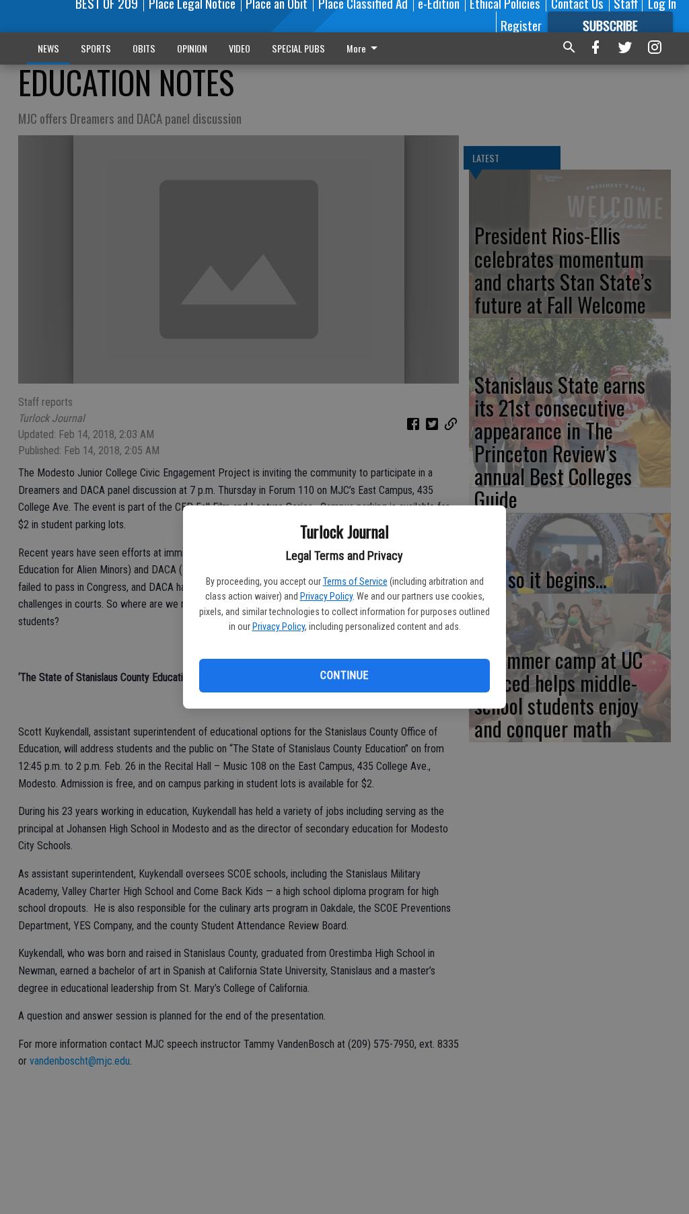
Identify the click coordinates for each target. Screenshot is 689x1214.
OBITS (144, 48)
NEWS (48, 48)
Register (521, 25)
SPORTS (96, 48)
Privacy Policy (326, 596)
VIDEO (239, 48)
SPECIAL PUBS (298, 48)
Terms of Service (355, 581)
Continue (344, 675)
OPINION (192, 48)
